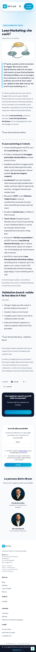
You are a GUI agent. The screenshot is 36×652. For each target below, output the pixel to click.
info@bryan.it (8, 562)
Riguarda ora (17, 650)
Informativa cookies (8, 632)
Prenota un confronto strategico (18, 412)
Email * (18, 442)
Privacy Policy (6, 629)
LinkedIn (16, 382)
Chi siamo (5, 613)
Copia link (9, 386)
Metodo (4, 616)
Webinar (5, 585)
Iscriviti (18, 465)
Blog (3, 582)
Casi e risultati (6, 588)
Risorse (4, 592)
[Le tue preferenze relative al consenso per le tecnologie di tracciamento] (32, 648)
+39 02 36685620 (9, 560)
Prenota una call (28, 6)
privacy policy (23, 451)
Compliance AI (7, 636)
